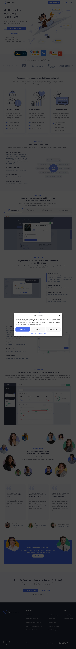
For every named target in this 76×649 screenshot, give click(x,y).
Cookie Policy (32, 333)
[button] (60, 315)
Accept (22, 329)
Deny (38, 329)
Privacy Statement (41, 333)
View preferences (53, 329)
